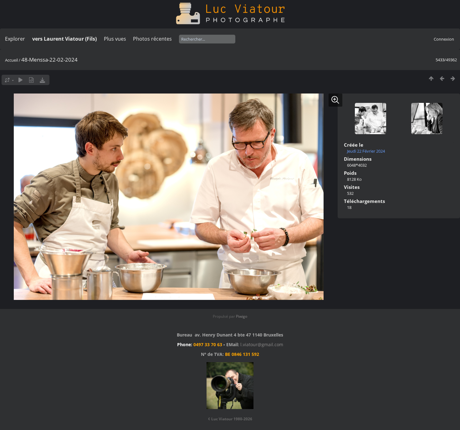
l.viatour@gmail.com (261, 344)
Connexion (444, 39)
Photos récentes (152, 38)
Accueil (11, 60)
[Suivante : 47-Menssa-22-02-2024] (452, 78)
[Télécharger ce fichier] (42, 79)
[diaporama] (20, 79)
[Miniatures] (431, 78)
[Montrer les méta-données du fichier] (31, 79)
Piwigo (241, 316)
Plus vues (115, 38)
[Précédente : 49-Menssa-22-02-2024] (442, 78)
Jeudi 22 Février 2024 (366, 151)
